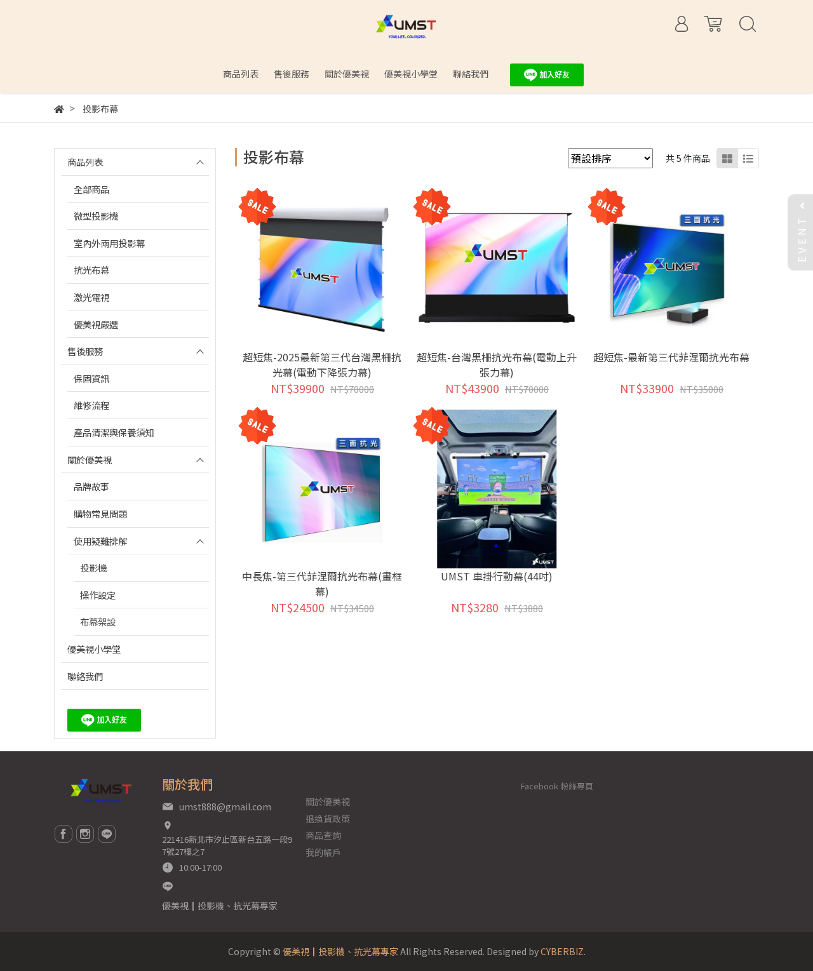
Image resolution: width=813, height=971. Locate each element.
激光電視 (91, 297)
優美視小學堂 (94, 648)
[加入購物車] (339, 269)
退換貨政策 (328, 818)
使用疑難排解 (100, 540)
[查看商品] (304, 269)
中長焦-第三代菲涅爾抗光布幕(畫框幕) (322, 583)
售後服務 (85, 351)
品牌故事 (91, 486)
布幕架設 (98, 621)
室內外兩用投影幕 (109, 243)
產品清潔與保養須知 (114, 432)
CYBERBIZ (562, 951)
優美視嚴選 (96, 324)
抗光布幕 (91, 269)
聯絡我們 (85, 676)
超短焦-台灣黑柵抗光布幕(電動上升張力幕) (497, 364)
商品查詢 (323, 835)
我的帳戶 (323, 852)
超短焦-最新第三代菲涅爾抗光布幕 (671, 357)
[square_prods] (727, 158)
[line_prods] (748, 158)
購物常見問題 (100, 513)
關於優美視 (89, 459)
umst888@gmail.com (225, 806)
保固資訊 (91, 378)
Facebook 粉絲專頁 (557, 786)
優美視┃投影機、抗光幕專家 (220, 905)
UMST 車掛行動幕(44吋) (497, 576)
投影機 (93, 567)
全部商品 (91, 189)
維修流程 (91, 405)
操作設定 (98, 594)
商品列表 (85, 161)
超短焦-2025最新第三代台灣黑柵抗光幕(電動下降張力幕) (322, 364)
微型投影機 (96, 215)
